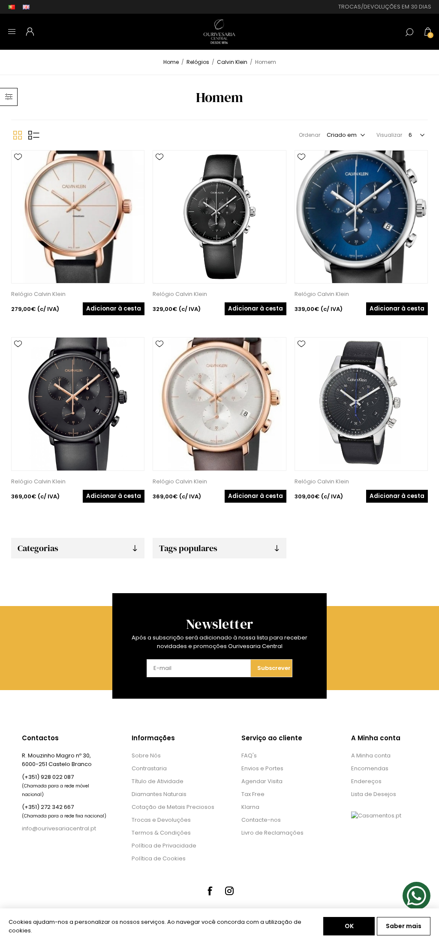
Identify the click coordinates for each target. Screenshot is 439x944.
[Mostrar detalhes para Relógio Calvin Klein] (78, 217)
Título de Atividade (157, 781)
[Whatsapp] (416, 896)
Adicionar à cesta (113, 309)
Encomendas (369, 768)
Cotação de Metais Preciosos (173, 807)
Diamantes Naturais (159, 794)
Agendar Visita (262, 781)
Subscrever (274, 668)
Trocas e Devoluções (161, 820)
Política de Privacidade (164, 845)
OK (349, 926)
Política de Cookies (159, 858)
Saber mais (403, 926)
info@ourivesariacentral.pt (59, 828)
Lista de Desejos (373, 794)
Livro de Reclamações (272, 833)
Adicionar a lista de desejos (18, 157)
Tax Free (253, 794)
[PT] (11, 7)
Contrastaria (149, 768)
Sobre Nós (146, 755)
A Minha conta (371, 755)
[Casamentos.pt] (376, 815)
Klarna (250, 807)
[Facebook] (209, 890)
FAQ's (249, 755)
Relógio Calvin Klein (38, 294)
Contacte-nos (261, 820)
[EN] (26, 7)
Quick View (18, 169)
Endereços (366, 781)
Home (171, 62)
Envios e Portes (262, 768)
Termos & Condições (161, 833)
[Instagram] (229, 890)
